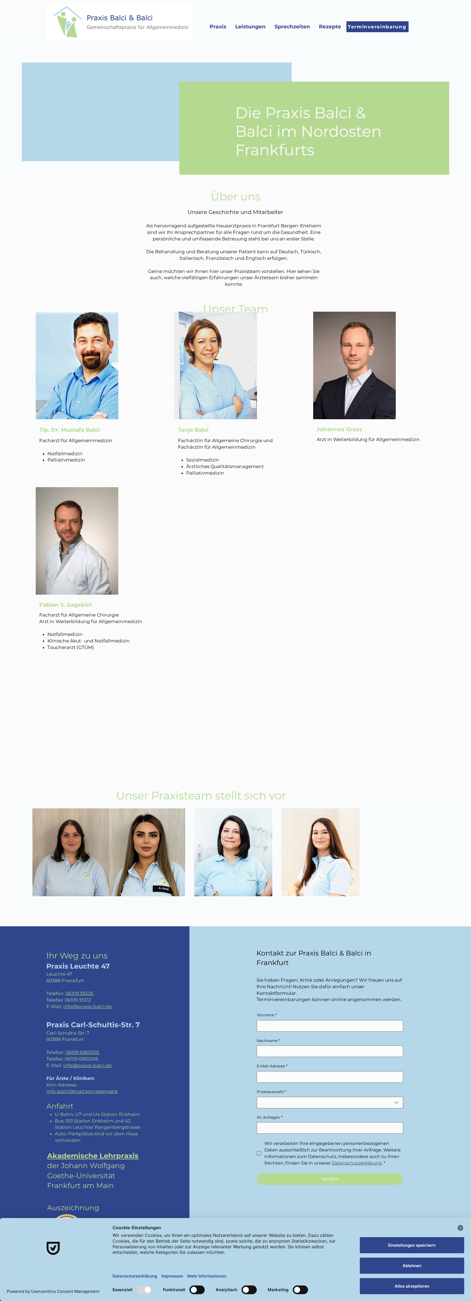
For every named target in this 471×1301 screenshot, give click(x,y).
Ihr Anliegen (269, 1117)
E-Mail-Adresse (272, 1066)
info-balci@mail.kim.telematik (82, 1091)
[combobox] (330, 1102)
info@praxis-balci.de (87, 1006)
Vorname (267, 1015)
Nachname (268, 1040)
